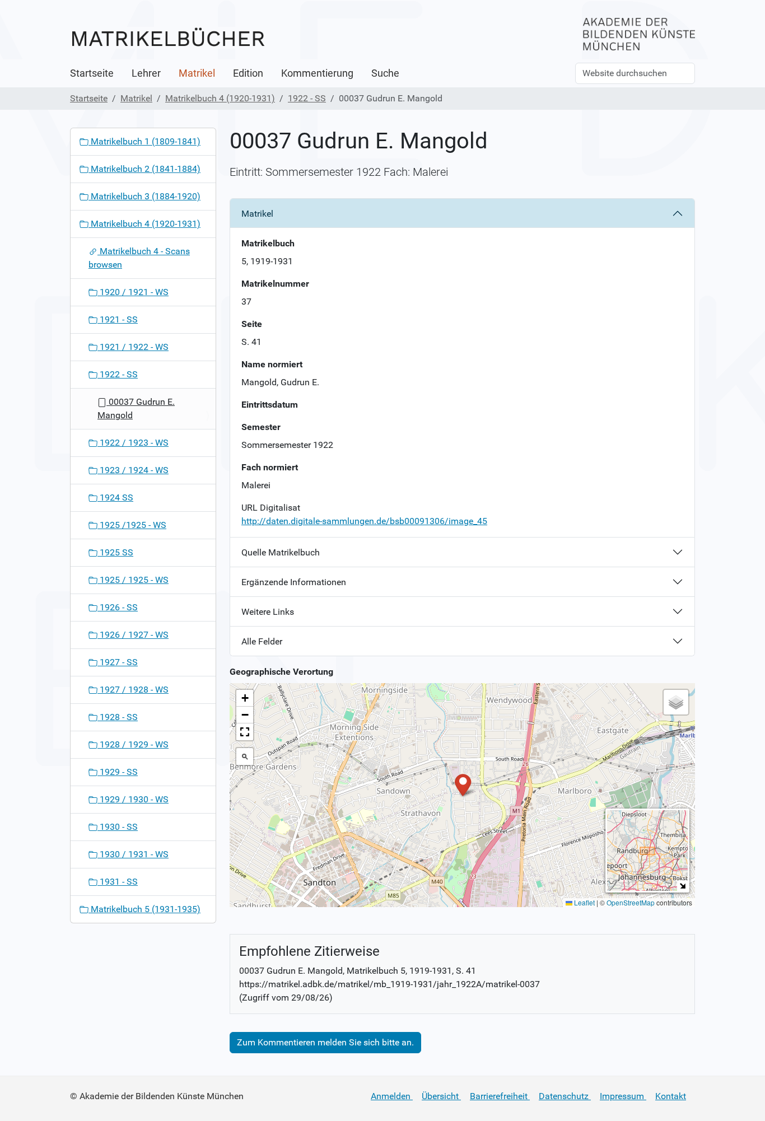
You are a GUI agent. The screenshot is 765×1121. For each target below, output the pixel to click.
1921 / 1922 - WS (133, 347)
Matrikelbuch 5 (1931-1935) (144, 909)
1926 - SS (117, 607)
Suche (385, 73)
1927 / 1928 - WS (133, 689)
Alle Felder (261, 641)
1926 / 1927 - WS (133, 634)
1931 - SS (117, 881)
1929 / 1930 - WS (133, 799)
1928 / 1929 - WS (133, 744)
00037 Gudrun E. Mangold (136, 408)
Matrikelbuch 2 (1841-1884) (144, 169)
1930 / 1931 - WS (133, 854)
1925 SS (115, 552)
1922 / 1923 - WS (133, 442)
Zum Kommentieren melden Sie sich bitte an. (325, 1042)
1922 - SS (307, 98)
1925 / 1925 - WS (133, 579)
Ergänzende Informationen (293, 582)
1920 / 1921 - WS (133, 292)
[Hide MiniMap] (682, 885)
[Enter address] (244, 756)
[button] (463, 784)
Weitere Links (267, 611)
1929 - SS (117, 772)
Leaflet (583, 902)
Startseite (92, 73)
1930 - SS (117, 826)
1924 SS (115, 497)
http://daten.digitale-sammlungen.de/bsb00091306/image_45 (364, 521)
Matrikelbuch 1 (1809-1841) (144, 141)
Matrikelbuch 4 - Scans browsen (139, 258)
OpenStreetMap (631, 902)
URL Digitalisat (270, 507)
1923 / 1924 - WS (133, 470)
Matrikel (197, 73)
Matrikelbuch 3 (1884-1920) (144, 196)
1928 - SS (117, 717)
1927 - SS (117, 662)
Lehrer (146, 73)
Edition (248, 73)
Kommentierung (317, 73)
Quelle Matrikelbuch (280, 552)
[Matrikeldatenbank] (168, 38)
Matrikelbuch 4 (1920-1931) (220, 98)
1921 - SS (117, 319)
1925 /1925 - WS (131, 525)
